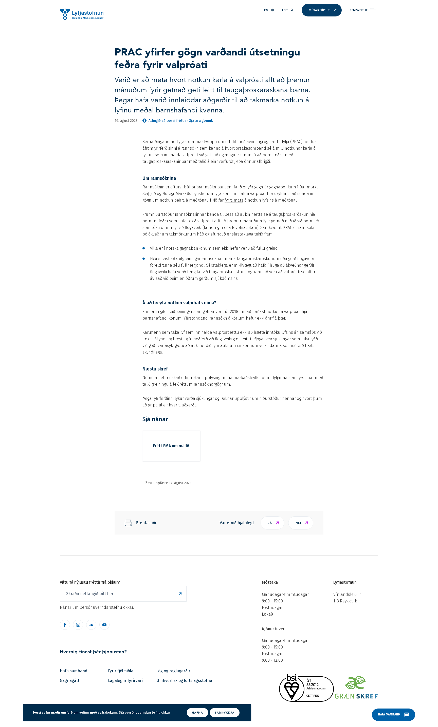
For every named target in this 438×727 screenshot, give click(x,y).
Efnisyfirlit (358, 10)
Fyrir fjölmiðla (120, 671)
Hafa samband (73, 671)
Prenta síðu (146, 522)
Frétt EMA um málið (171, 445)
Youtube (104, 624)
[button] (272, 522)
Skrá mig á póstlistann (180, 594)
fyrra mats (234, 200)
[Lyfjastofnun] (84, 14)
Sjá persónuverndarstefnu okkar (144, 712)
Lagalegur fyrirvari (125, 680)
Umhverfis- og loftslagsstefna (184, 680)
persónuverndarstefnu (101, 607)
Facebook (65, 624)
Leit (285, 10)
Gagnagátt (69, 680)
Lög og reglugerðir (173, 671)
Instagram (78, 624)
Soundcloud (91, 624)
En (266, 10)
